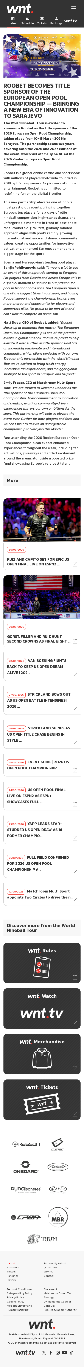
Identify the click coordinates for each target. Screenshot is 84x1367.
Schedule (13, 1267)
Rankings (13, 1276)
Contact (48, 1276)
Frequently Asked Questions (55, 1265)
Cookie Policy (15, 1302)
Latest (11, 1263)
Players (11, 1280)
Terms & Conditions (19, 1289)
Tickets (11, 1271)
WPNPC (48, 1271)
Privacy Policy (15, 1297)
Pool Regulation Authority (60, 1310)
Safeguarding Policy (19, 1293)
